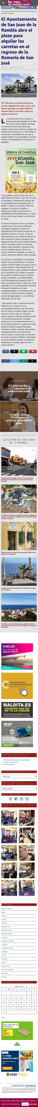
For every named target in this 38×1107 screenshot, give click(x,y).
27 (19, 1008)
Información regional (6, 934)
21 (24, 1004)
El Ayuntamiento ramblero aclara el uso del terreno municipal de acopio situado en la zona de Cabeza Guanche (17, 479)
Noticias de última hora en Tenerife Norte (17, 760)
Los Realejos (4, 952)
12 (13, 1001)
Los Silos (3, 955)
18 (9, 1004)
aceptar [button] (25, 1104)
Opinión (3, 962)
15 (29, 1001)
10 (4, 1001)
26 (13, 1008)
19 (13, 1004)
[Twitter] (14, 361)
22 (29, 1004)
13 (18, 1001)
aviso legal (33, 1104)
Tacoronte (3, 977)
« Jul (2, 1017)
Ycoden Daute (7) (17, 1096)
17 (3, 1004)
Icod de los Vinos (5, 927)
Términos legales (9, 764)
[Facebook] (5, 361)
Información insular (6, 930)
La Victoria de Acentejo (7, 948)
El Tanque (3, 919)
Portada (5, 1096)
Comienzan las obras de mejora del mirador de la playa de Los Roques (18, 589)
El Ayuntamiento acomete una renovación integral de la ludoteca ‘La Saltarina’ (18, 553)
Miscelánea (4, 959)
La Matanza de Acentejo (7, 941)
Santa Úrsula (4, 973)
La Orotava (4, 944)
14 (24, 1001)
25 (9, 1008)
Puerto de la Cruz (5, 966)
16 (34, 1001)
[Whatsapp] (23, 361)
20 (19, 1004)
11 (8, 1001)
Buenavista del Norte (6, 909)
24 (4, 1008)
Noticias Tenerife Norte (11, 762)
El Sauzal (3, 916)
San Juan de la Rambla (7, 13)
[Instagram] (21, 798)
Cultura (3, 912)
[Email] (32, 361)
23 (34, 1004)
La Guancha (4, 937)
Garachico (3, 923)
